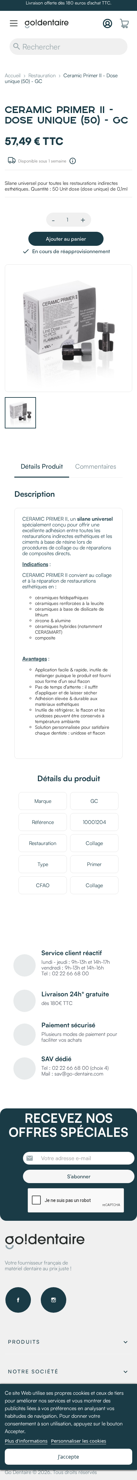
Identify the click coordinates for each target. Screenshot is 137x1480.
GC (94, 801)
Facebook (18, 1300)
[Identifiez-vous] (107, 23)
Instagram (53, 1300)
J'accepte (68, 1456)
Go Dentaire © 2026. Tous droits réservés (51, 1472)
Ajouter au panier (66, 239)
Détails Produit (42, 467)
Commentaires (95, 467)
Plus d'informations (26, 1441)
